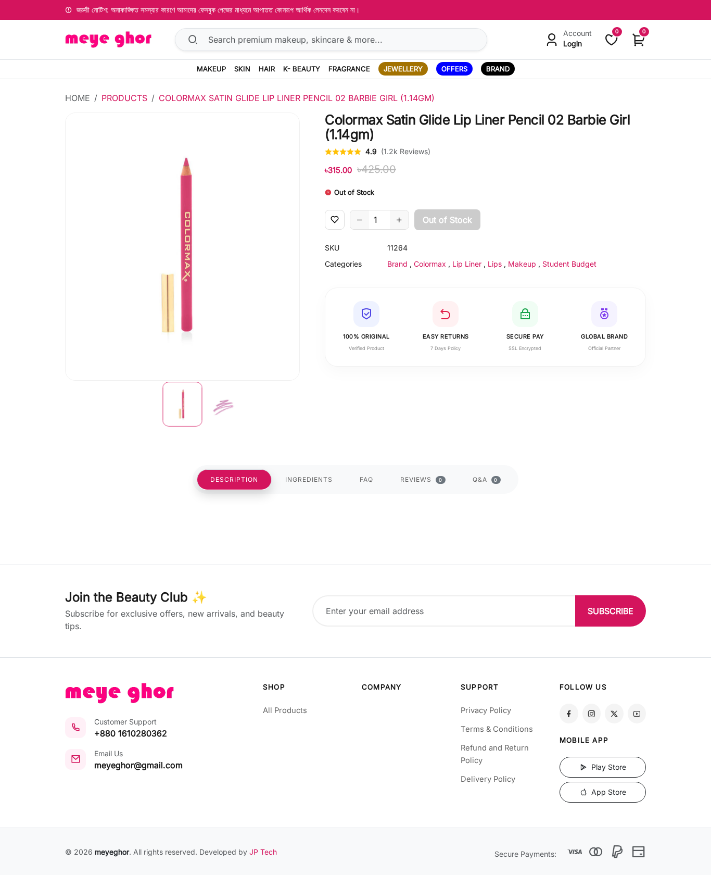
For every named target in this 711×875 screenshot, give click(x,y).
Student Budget (569, 263)
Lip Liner (466, 263)
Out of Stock (447, 220)
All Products (285, 710)
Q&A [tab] (485, 479)
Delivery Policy (488, 779)
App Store (607, 792)
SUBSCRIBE (610, 611)
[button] (183, 404)
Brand (397, 263)
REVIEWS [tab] (421, 479)
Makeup (522, 263)
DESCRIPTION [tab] (234, 479)
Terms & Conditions (497, 729)
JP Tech (263, 851)
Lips (495, 263)
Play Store (607, 766)
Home (77, 98)
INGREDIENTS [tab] (309, 479)
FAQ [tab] (366, 479)
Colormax (430, 263)
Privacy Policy (486, 710)
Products (124, 98)
